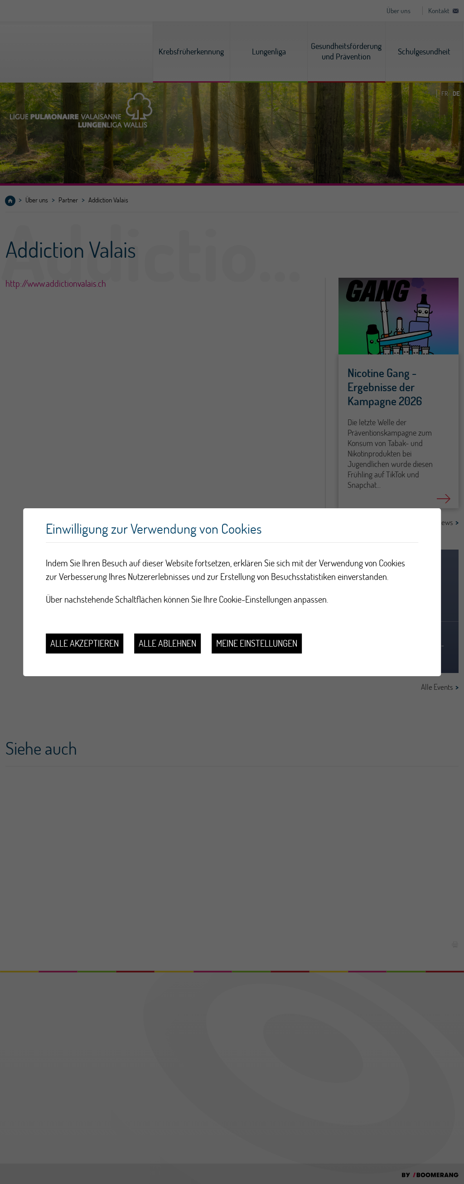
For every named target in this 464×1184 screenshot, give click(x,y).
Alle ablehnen (167, 643)
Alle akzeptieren (84, 643)
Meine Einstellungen (256, 643)
